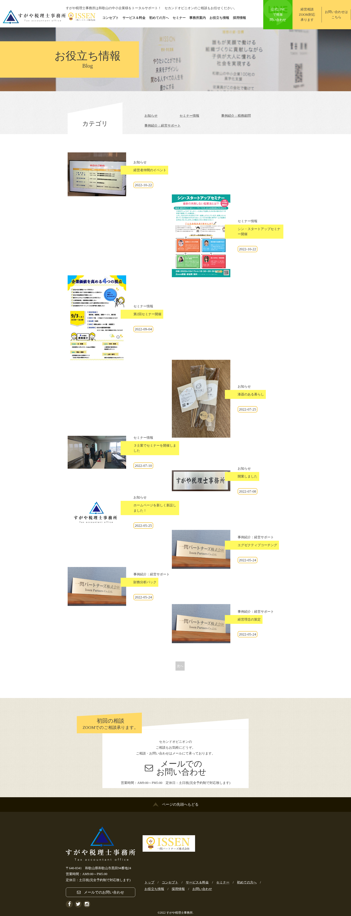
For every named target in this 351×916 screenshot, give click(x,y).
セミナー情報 (189, 115)
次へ (180, 666)
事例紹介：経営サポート (162, 125)
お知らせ (151, 115)
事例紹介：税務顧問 (236, 115)
